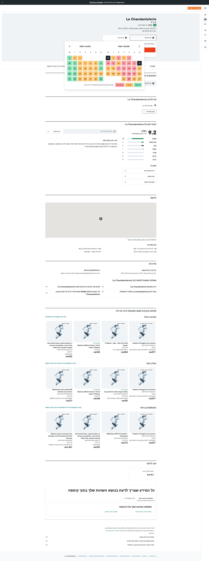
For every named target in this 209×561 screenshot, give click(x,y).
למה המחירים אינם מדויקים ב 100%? (140, 545)
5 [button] (108, 58)
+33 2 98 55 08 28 (149, 31)
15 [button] (129, 68)
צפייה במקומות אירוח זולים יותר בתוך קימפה (60, 363)
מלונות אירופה (136, 556)
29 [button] (129, 79)
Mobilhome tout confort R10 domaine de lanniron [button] (62, 391)
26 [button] (108, 74)
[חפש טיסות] (205, 15)
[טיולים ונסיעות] (205, 41)
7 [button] (134, 63)
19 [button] (108, 68)
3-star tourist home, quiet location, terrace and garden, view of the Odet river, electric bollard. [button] (59, 345)
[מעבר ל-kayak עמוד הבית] (194, 8)
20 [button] (139, 74)
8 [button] (129, 63)
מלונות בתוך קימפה (111, 512)
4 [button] (113, 58)
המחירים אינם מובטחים (112, 530)
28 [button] (134, 79)
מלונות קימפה (82, 556)
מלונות (144, 556)
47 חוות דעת (142, 25)
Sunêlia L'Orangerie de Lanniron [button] (144, 343)
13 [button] (139, 68)
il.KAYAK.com (152, 556)
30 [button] (124, 79)
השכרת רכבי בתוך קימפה (143, 512)
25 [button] (113, 74)
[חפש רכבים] (205, 24)
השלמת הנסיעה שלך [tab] (146, 498)
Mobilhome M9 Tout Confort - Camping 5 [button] (117, 435)
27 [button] (139, 79)
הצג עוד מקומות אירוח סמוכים (55, 317)
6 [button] (139, 63)
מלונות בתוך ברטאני (111, 556)
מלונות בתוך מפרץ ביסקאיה (96, 556)
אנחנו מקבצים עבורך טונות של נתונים (140, 541)
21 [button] (134, 74)
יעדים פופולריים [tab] (129, 498)
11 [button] (113, 63)
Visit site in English (96, 2)
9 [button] (123, 63)
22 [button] (129, 74)
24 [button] (119, 74)
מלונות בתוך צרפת (125, 556)
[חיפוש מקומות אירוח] (205, 19)
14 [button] (134, 68)
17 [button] (118, 68)
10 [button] (119, 63)
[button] (2, 2)
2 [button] (123, 58)
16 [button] (124, 68)
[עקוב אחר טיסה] (205, 35)
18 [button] (113, 68)
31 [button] (69, 79)
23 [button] (124, 74)
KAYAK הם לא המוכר (146, 537)
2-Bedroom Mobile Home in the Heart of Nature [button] (89, 346)
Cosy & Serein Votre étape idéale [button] (116, 392)
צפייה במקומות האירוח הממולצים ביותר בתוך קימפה (63, 407)
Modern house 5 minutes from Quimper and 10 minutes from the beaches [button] (60, 436)
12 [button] (108, 63)
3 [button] (118, 58)
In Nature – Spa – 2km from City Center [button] (116, 344)
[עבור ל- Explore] (205, 30)
